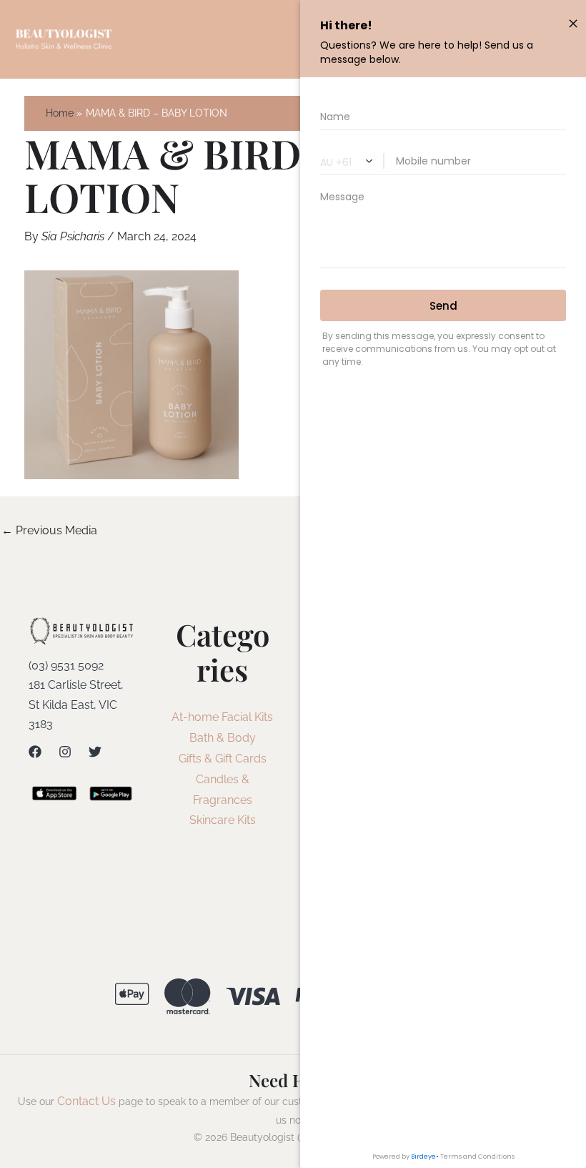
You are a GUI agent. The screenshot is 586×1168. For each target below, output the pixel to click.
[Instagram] (65, 751)
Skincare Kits (222, 820)
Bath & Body (222, 738)
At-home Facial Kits (222, 717)
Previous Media (49, 530)
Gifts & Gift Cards (223, 758)
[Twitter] (95, 751)
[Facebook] (35, 751)
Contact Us (86, 1101)
